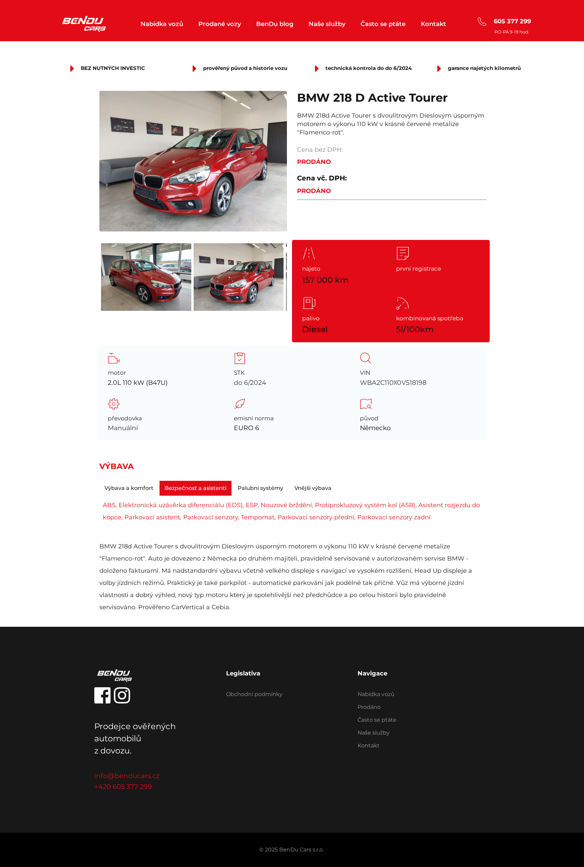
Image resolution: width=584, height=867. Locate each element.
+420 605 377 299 (123, 787)
